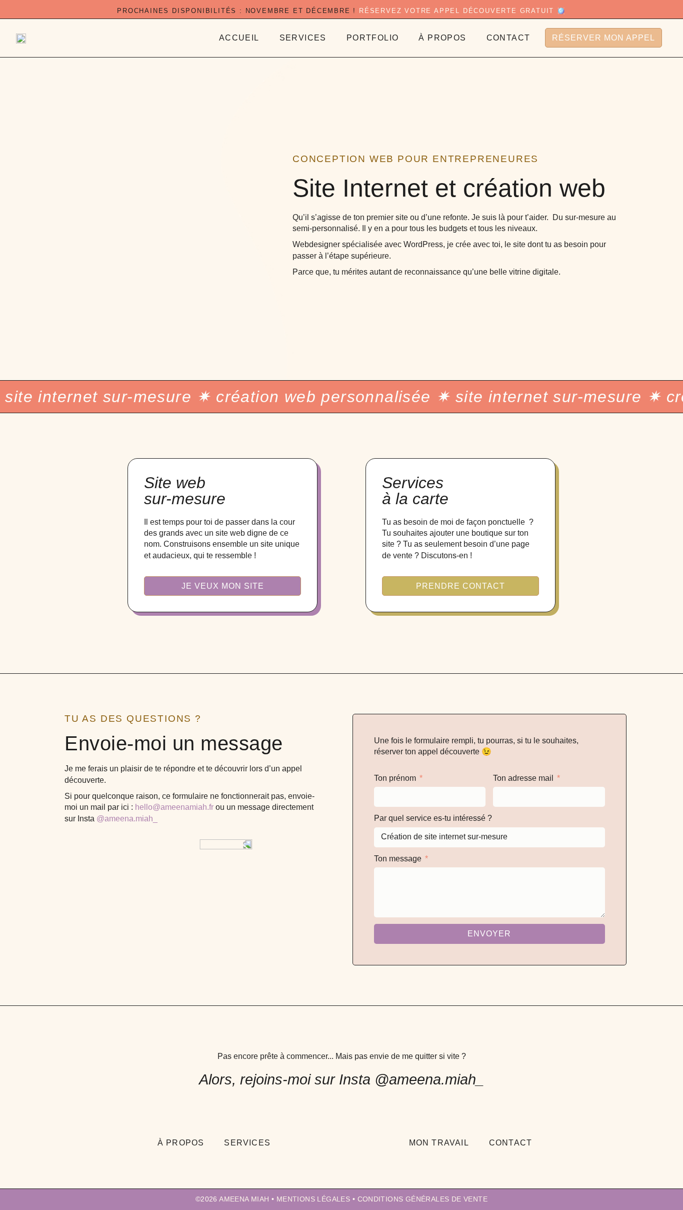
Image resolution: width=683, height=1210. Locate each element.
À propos (442, 38)
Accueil (239, 38)
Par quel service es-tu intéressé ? (433, 818)
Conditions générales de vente (423, 1199)
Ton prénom (396, 778)
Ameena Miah (244, 1199)
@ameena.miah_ (127, 818)
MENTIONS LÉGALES (313, 1199)
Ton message (399, 858)
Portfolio (372, 38)
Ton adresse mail (524, 778)
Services (303, 38)
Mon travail (439, 1142)
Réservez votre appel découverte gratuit (456, 11)
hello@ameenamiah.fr (174, 807)
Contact (508, 38)
